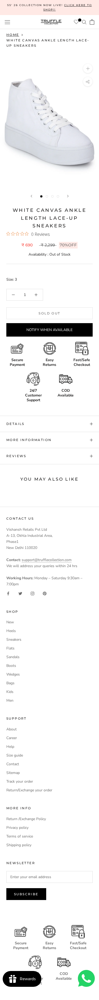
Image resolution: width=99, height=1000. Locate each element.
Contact (12, 764)
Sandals (13, 656)
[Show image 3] (52, 196)
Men (9, 700)
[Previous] (31, 196)
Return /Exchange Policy (26, 818)
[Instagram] (32, 593)
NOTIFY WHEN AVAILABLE (49, 329)
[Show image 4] (58, 196)
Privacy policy (17, 827)
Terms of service (19, 836)
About (11, 729)
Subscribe (26, 894)
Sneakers (13, 639)
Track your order (19, 781)
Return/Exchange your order (29, 790)
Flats (10, 648)
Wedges (13, 674)
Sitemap (13, 772)
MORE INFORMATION (28, 440)
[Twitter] (20, 593)
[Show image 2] (47, 196)
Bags (10, 683)
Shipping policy (18, 845)
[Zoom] (87, 68)
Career (11, 737)
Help (10, 746)
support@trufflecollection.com (47, 559)
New (10, 622)
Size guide (14, 755)
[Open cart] (92, 22)
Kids (9, 691)
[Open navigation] (7, 22)
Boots (11, 665)
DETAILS (15, 424)
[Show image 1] (41, 196)
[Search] (84, 22)
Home (12, 35)
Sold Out (49, 313)
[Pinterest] (44, 593)
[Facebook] (8, 593)
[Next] (68, 196)
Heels (11, 630)
